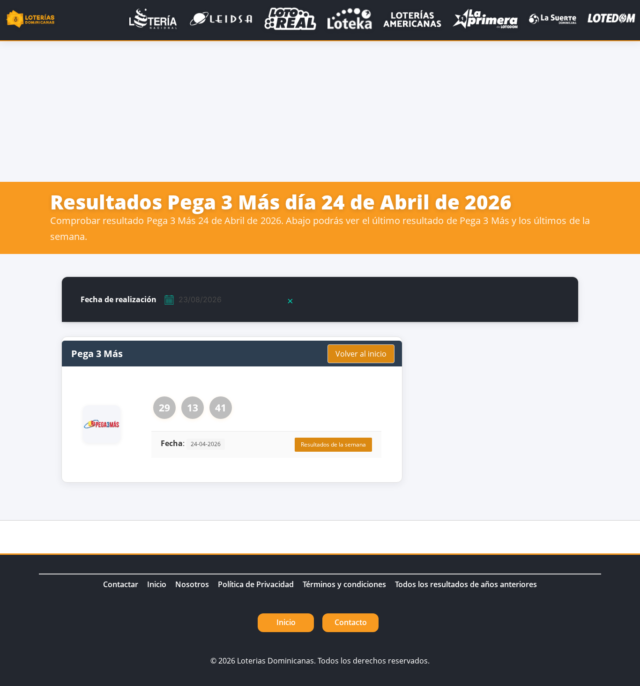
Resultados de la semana (333, 444)
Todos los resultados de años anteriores (466, 584)
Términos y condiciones (344, 584)
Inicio (156, 584)
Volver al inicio (361, 354)
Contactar (120, 584)
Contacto (351, 622)
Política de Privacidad (256, 584)
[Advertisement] (320, 111)
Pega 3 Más (97, 353)
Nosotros (192, 584)
